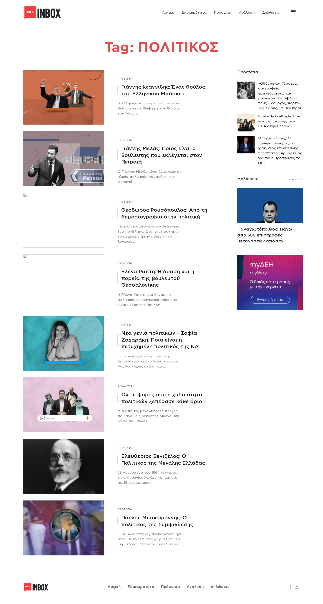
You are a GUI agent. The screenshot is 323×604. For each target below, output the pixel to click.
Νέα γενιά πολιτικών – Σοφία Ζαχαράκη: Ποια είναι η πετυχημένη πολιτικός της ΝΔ (160, 339)
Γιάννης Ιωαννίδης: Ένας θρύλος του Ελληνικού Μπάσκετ (163, 90)
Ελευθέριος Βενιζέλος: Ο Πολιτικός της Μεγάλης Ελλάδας (163, 459)
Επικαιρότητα (194, 13)
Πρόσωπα (222, 13)
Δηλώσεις (270, 13)
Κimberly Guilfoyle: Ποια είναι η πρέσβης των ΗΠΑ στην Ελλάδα (279, 121)
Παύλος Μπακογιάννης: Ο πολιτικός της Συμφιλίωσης (157, 521)
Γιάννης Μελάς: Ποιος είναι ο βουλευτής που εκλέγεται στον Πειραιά (161, 155)
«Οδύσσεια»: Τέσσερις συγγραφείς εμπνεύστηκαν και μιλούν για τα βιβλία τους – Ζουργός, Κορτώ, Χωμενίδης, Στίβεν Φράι (279, 96)
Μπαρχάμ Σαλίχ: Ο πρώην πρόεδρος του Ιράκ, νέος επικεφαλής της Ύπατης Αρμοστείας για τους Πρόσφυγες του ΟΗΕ (280, 150)
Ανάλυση (247, 13)
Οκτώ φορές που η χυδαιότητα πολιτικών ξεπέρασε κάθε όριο (161, 398)
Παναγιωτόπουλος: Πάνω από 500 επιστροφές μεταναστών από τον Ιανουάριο (264, 238)
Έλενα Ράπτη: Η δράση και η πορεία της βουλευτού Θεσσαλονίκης (157, 278)
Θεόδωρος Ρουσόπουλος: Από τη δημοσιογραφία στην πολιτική (164, 213)
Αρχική (168, 13)
